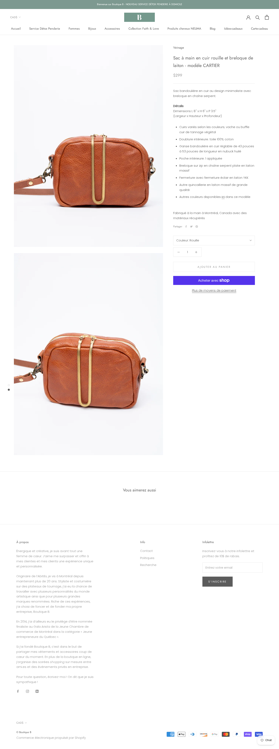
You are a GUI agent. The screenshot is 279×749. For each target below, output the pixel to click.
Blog (212, 28)
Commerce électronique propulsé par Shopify (51, 738)
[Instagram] (27, 691)
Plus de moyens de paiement (214, 290)
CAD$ (13, 17)
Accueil (16, 28)
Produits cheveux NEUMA (184, 28)
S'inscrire (217, 582)
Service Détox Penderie (44, 28)
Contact (146, 551)
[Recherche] (258, 17)
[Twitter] (191, 226)
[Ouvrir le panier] (267, 17)
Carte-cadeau (259, 28)
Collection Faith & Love (143, 28)
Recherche (148, 565)
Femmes (74, 28)
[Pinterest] (196, 226)
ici (223, 197)
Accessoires (112, 28)
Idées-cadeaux (233, 28)
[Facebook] (186, 226)
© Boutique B (23, 732)
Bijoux (92, 28)
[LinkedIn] (37, 691)
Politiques (147, 558)
